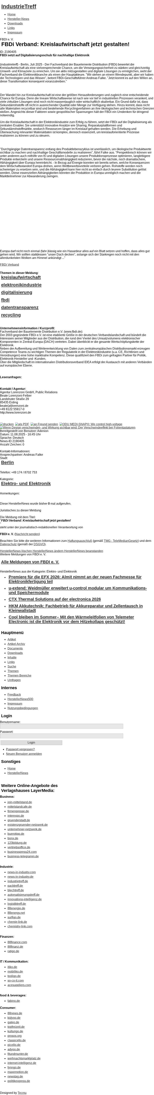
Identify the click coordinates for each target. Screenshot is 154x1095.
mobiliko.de (15, 971)
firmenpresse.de (18, 811)
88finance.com (17, 942)
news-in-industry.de (20, 876)
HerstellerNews (18, 773)
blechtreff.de (16, 890)
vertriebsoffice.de (19, 847)
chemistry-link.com (20, 926)
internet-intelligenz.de (22, 1063)
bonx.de (13, 838)
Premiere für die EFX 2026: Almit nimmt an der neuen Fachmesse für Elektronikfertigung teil (75, 579)
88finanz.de (15, 946)
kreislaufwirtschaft (21, 277)
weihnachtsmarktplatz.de (24, 1058)
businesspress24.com (22, 851)
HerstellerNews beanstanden (83, 551)
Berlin (7, 462)
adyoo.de (14, 1049)
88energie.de (16, 908)
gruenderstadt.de (19, 820)
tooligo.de (14, 976)
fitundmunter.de (18, 1053)
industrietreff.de (18, 881)
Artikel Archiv (16, 644)
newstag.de (15, 1076)
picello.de (14, 1044)
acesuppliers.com (19, 985)
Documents (15, 648)
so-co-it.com (16, 980)
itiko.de (12, 967)
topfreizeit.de (16, 1026)
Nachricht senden (27, 534)
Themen (13, 671)
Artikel (12, 639)
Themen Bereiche (19, 675)
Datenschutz (8, 544)
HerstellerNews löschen (16, 551)
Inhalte (12, 657)
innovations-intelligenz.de (25, 899)
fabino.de (14, 1000)
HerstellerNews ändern (48, 551)
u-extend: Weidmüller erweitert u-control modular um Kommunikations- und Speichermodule (78, 590)
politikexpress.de (19, 1081)
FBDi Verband (9, 264)
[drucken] (7, 424)
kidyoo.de (14, 1017)
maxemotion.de (18, 1072)
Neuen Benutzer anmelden (24, 753)
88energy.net (16, 912)
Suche (12, 666)
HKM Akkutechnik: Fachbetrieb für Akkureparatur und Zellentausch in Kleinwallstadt (76, 608)
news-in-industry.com (22, 872)
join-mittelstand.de (20, 802)
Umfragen (14, 680)
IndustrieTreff (18, 6)
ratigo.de (13, 951)
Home (12, 14)
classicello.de (17, 1040)
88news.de (15, 1013)
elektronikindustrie (21, 284)
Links (11, 28)
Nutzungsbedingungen (23, 708)
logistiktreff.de (17, 903)
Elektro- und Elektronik (26, 483)
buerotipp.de (16, 833)
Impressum (15, 32)
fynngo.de (14, 1067)
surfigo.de (14, 917)
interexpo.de (16, 815)
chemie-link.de (17, 921)
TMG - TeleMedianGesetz (121, 540)
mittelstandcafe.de (20, 806)
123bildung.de (17, 842)
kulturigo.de (15, 1031)
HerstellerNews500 (20, 699)
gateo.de (13, 1022)
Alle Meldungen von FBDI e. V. (30, 562)
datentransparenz (19, 307)
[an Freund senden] (44, 424)
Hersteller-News (18, 19)
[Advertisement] (56, 214)
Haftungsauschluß (80, 540)
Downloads (15, 23)
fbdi (5, 299)
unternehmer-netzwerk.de (25, 829)
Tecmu (22, 1092)
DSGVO (39, 544)
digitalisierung (16, 292)
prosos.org (15, 1035)
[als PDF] (22, 424)
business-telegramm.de (23, 856)
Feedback (14, 694)
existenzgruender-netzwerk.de (28, 824)
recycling (11, 314)
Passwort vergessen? (20, 749)
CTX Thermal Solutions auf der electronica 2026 (55, 599)
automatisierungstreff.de (23, 894)
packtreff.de (15, 885)
